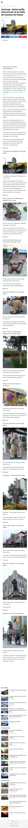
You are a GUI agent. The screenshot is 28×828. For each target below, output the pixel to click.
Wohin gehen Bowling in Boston (16, 806)
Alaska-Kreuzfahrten (11, 6)
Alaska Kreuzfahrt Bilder (14, 721)
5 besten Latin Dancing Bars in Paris (17, 812)
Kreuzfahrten (3, 6)
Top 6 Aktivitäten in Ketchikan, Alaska (17, 690)
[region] (14, 53)
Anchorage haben (20, 75)
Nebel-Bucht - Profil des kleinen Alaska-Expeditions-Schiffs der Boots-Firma (18, 710)
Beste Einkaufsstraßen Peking (16, 749)
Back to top (14, 821)
